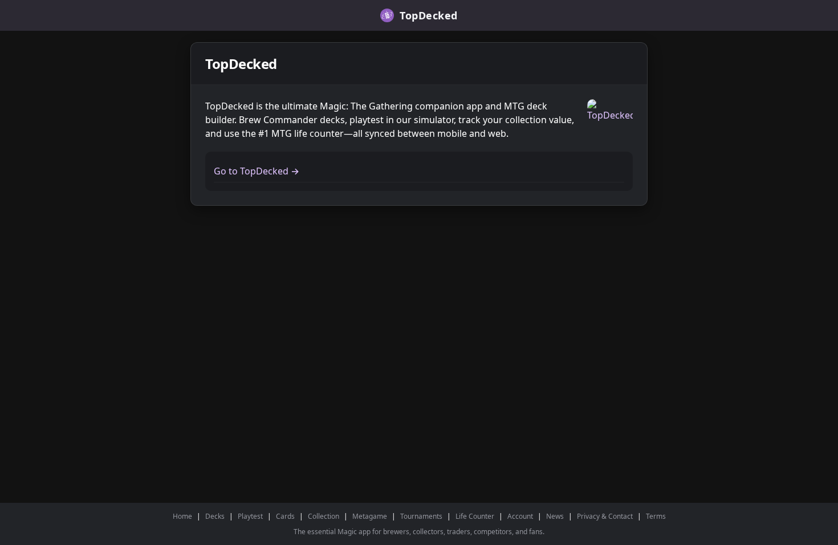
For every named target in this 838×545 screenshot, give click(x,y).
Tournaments (421, 516)
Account (520, 516)
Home (182, 516)
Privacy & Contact (605, 516)
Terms (656, 516)
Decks (215, 516)
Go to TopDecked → (256, 171)
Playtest (250, 516)
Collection (323, 516)
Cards (285, 516)
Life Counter (474, 516)
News (555, 516)
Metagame (369, 516)
